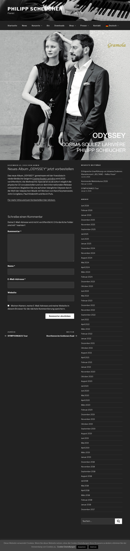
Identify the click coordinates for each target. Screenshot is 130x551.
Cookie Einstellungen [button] (66, 547)
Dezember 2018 (88, 462)
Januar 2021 (86, 367)
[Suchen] (118, 521)
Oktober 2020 (87, 376)
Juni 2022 (85, 319)
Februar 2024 (86, 277)
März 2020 (85, 405)
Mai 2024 (85, 262)
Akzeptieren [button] (82, 547)
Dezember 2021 (88, 343)
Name (11, 266)
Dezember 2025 (88, 220)
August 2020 (86, 381)
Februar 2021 (86, 362)
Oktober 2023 (87, 286)
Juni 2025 (85, 239)
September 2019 (88, 429)
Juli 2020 (84, 386)
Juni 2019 (85, 438)
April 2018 (85, 490)
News (24, 26)
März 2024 (85, 272)
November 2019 (88, 419)
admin (36, 165)
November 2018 (88, 467)
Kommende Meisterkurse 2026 (94, 181)
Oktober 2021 (87, 348)
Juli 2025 (84, 234)
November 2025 (88, 224)
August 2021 (86, 353)
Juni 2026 (85, 206)
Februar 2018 (86, 500)
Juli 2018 (84, 481)
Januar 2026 (86, 215)
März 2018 (85, 495)
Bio (48, 26)
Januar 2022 (86, 338)
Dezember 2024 (88, 248)
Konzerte (36, 26)
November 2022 (88, 310)
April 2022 (85, 324)
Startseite (12, 26)
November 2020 (88, 372)
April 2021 (85, 357)
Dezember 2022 (88, 305)
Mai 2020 (85, 395)
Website (12, 292)
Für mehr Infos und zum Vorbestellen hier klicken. (31, 200)
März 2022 (85, 329)
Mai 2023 (85, 296)
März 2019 (85, 452)
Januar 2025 (86, 243)
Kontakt (97, 26)
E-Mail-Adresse (17, 279)
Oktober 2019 (87, 424)
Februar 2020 (87, 410)
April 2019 (85, 448)
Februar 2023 (86, 300)
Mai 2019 (85, 443)
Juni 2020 (85, 391)
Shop (71, 26)
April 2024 (85, 267)
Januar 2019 (86, 457)
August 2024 (86, 258)
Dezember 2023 (88, 281)
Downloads (59, 26)
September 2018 (88, 471)
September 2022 (88, 315)
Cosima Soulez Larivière (44, 178)
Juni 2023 (85, 291)
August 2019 (86, 433)
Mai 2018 (85, 486)
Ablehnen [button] (93, 547)
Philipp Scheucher (35, 9)
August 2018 (86, 476)
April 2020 (85, 400)
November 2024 (88, 253)
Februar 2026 (86, 210)
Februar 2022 (86, 334)
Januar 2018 (86, 505)
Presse (83, 26)
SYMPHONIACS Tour (90, 188)
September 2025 (88, 229)
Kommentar (14, 231)
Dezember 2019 (88, 414)
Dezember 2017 (88, 509)
